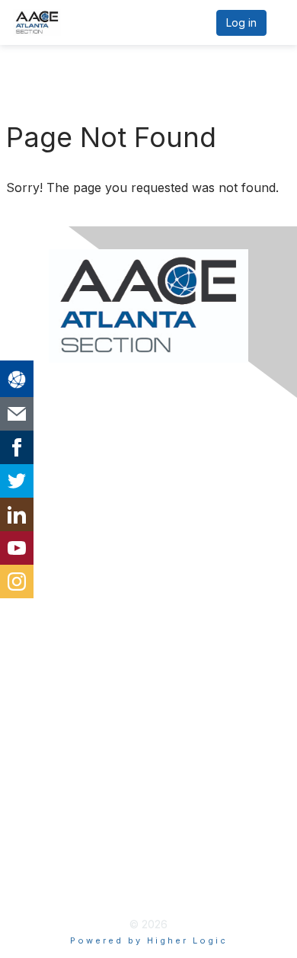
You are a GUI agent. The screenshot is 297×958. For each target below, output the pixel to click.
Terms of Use (57, 860)
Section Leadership (73, 540)
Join (30, 663)
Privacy (39, 836)
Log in (241, 22)
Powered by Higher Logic (149, 940)
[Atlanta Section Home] (148, 306)
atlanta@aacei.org (69, 516)
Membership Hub (68, 688)
